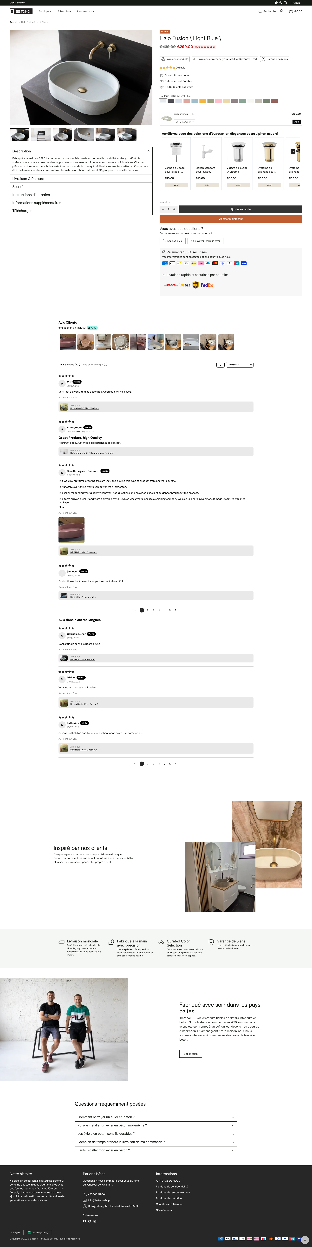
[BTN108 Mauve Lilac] (234, 101)
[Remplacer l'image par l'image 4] (84, 134)
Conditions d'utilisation (169, 1204)
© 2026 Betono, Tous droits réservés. (60, 1238)
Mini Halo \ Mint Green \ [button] (82, 659)
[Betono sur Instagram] (285, 3)
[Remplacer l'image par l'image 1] (19, 134)
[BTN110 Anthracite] (171, 101)
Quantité (165, 202)
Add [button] (296, 121)
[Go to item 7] (173, 342)
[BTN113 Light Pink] (218, 101)
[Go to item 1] (68, 342)
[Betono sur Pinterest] (280, 3)
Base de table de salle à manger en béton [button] (92, 452)
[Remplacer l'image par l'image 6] (126, 134)
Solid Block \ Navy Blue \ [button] (83, 596)
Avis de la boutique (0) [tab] (95, 364)
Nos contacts (164, 1210)
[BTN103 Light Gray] (179, 101)
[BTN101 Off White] (250, 101)
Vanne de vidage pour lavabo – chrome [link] (175, 170)
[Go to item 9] (208, 342)
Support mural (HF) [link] (184, 113)
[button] (168, 67)
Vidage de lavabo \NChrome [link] (237, 169)
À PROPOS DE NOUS (168, 1180)
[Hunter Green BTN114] (266, 101)
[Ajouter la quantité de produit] (174, 209)
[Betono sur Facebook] (276, 3)
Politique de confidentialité (172, 1186)
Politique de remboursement (173, 1192)
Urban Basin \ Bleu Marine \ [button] (84, 408)
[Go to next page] (176, 610)
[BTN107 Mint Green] (242, 101)
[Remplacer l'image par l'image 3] (62, 134)
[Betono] (21, 11)
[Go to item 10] (226, 342)
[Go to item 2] (85, 342)
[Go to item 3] (103, 342)
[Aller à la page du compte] (281, 11)
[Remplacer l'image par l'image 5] (105, 134)
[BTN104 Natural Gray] (258, 101)
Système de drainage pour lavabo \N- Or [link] (266, 170)
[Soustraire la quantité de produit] (163, 209)
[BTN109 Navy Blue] (194, 101)
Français (296, 2)
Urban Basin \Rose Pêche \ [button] (84, 704)
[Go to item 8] (191, 342)
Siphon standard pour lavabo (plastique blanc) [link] (206, 170)
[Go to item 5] (138, 342)
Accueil (13, 22)
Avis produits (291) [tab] (70, 364)
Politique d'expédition (169, 1198)
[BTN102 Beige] (226, 101)
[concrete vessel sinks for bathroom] (81, 77)
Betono (34, 1238)
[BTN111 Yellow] (202, 101)
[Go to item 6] (156, 342)
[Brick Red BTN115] (274, 101)
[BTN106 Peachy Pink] (186, 101)
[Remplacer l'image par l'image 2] (41, 134)
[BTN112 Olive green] (210, 101)
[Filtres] (220, 365)
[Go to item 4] (120, 342)
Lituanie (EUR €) (40, 1232)
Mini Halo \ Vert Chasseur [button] (83, 552)
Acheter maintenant (231, 218)
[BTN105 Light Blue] (163, 101)
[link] (167, 118)
